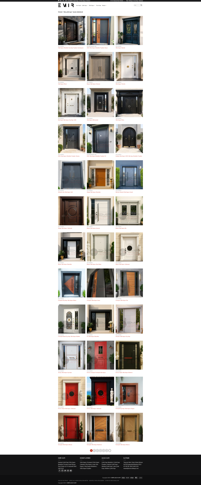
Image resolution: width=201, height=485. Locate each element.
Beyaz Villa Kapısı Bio (121, 228)
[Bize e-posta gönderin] (68, 470)
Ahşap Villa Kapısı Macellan (94, 192)
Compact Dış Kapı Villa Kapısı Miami (67, 300)
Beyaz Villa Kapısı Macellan (65, 264)
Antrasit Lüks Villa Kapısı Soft (65, 192)
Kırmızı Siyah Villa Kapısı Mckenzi (124, 372)
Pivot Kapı (98, 5)
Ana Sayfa (78, 5)
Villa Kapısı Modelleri (90, 466)
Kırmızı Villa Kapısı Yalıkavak (94, 408)
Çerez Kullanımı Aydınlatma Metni (78, 480)
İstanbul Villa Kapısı (86, 464)
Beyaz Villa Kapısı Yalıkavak (123, 264)
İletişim (103, 5)
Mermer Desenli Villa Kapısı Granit (124, 192)
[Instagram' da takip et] (62, 470)
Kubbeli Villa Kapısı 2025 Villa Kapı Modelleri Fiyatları (129, 156)
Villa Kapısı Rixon (62, 84)
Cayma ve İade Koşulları (112, 480)
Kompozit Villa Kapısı (93, 462)
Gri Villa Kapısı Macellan (93, 336)
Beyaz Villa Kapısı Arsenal (93, 228)
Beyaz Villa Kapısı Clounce (93, 84)
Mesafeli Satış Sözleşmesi (96, 480)
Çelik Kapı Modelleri (107, 462)
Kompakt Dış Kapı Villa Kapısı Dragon (125, 408)
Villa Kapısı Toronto (120, 84)
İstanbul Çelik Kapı (107, 466)
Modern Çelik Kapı (110, 468)
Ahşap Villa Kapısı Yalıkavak (65, 228)
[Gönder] (141, 5)
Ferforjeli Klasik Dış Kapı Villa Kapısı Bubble (69, 336)
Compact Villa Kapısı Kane (93, 300)
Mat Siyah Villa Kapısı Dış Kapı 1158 (67, 120)
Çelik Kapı (84, 5)
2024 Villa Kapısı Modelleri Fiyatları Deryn (97, 47)
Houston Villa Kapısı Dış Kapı (123, 336)
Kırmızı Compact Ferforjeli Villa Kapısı (96, 372)
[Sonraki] (109, 450)
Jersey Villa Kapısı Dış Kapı (65, 372)
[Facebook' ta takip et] (59, 470)
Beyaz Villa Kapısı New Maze (94, 264)
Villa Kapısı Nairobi (120, 47)
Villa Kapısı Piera (120, 120)
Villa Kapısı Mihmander (92, 120)
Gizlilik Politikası (63, 480)
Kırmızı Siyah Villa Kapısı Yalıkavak (67, 408)
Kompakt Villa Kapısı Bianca (123, 444)
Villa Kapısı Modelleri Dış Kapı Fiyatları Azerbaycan (70, 47)
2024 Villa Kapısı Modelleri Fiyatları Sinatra (68, 156)
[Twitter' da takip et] (65, 470)
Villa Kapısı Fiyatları (85, 468)
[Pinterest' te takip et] (71, 470)
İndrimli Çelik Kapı (112, 464)
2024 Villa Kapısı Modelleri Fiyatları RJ (96, 156)
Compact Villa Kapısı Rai (122, 300)
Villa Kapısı (91, 5)
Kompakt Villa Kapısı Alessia (65, 444)
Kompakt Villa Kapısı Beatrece (94, 444)
